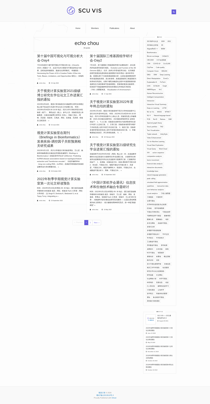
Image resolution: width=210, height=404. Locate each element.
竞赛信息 (159, 282)
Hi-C (160, 89)
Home (77, 28)
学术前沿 (150, 238)
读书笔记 (150, 293)
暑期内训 (150, 256)
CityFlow (150, 67)
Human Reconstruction (155, 93)
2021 (169, 41)
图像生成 (150, 219)
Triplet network (152, 134)
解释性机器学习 (163, 286)
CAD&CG (165, 56)
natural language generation (156, 175)
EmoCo (166, 78)
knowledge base (152, 171)
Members (95, 28)
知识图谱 (165, 267)
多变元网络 (151, 223)
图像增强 (167, 216)
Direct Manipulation (153, 78)
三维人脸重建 (165, 193)
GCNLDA (156, 86)
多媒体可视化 (162, 223)
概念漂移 (167, 256)
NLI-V (149, 115)
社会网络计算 (151, 279)
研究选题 (150, 275)
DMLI (149, 75)
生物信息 (167, 264)
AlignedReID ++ (152, 49)
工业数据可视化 (152, 242)
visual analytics (152, 193)
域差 (167, 219)
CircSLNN (166, 64)
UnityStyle (163, 134)
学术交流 (165, 234)
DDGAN (164, 71)
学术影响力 (160, 238)
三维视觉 (150, 197)
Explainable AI (152, 82)
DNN (155, 75)
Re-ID (155, 119)
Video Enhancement (154, 138)
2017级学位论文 (152, 41)
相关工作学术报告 (153, 267)
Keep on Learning (153, 108)
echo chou (42, 83)
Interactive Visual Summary (156, 104)
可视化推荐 (166, 212)
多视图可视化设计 (153, 234)
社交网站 (159, 275)
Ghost (114, 398)
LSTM (164, 108)
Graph (165, 86)
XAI (148, 153)
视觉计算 (102, 393)
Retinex (162, 119)
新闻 (167, 249)
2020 (163, 41)
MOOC (159, 112)
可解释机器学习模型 (154, 216)
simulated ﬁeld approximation (157, 182)
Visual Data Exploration (155, 145)
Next (95, 223)
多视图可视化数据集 (154, 230)
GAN (148, 86)
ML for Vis (150, 112)
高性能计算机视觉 (153, 301)
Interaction (150, 101)
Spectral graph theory (154, 123)
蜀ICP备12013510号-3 (105, 395)
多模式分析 (151, 227)
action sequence (158, 153)
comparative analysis (154, 156)
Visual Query (151, 149)
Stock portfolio (152, 127)
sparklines (150, 186)
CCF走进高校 (161, 60)
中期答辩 (159, 197)
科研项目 (150, 282)
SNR (170, 119)
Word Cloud (163, 149)
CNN (148, 64)
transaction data (162, 186)
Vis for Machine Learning (155, 141)
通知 (148, 297)
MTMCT (168, 112)
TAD (161, 127)
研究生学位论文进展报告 (155, 271)
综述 (167, 282)
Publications (114, 28)
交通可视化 (151, 201)
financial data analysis (155, 164)
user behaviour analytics (155, 190)
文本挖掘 (159, 249)
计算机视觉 (151, 290)
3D (162, 45)
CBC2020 (150, 60)
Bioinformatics (152, 52)
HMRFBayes (151, 89)
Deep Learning (165, 75)
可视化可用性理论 (153, 212)
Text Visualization (153, 130)
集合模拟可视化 (158, 297)
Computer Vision (153, 71)
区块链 (149, 208)
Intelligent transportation (155, 97)
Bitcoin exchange (153, 56)
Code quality (160, 67)
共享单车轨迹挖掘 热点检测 (156, 204)
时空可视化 (151, 253)
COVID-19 (156, 64)
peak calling (151, 178)
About (132, 28)
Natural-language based (162, 115)
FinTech (163, 82)
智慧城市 (161, 253)
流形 (157, 260)
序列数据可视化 (152, 245)
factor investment (153, 160)
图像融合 (159, 219)
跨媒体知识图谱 (161, 293)
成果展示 (150, 249)
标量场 (158, 256)
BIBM (163, 49)
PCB (148, 119)
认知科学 (161, 290)
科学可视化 (163, 279)
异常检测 (164, 245)
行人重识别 (151, 286)
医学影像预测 (159, 208)
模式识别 (150, 260)
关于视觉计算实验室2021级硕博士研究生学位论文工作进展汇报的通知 (60, 95)
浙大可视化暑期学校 (154, 264)
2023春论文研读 (152, 45)
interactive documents (154, 167)
